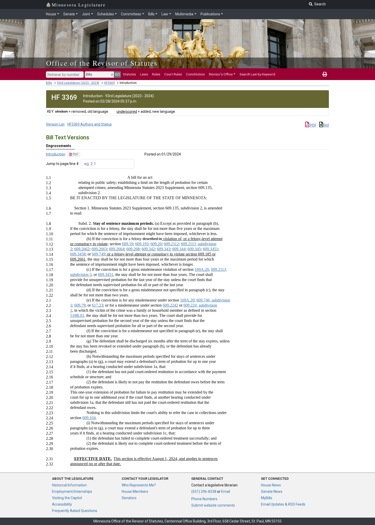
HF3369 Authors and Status (89, 124)
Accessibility (62, 504)
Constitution (195, 74)
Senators (129, 498)
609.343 (163, 249)
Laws (144, 74)
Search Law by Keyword (257, 74)
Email (225, 491)
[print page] (324, 74)
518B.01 (77, 315)
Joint (86, 14)
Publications (210, 14)
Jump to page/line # (62, 164)
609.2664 (116, 249)
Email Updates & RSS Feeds (283, 504)
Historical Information (69, 485)
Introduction (55, 154)
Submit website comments (213, 505)
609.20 (156, 244)
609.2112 (171, 244)
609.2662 (82, 249)
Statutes (129, 74)
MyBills (266, 498)
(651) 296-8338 (203, 491)
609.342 (148, 249)
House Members (135, 491)
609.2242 (170, 305)
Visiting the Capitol (67, 498)
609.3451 (210, 249)
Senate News (271, 491)
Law (164, 14)
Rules (156, 74)
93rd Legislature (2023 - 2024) (78, 83)
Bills (151, 14)
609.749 (98, 254)
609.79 (79, 305)
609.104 (89, 418)
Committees (131, 14)
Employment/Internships (72, 491)
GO (117, 74)
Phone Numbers (204, 499)
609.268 (133, 249)
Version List (55, 124)
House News (271, 485)
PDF (312, 125)
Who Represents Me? (139, 485)
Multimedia (184, 14)
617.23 (97, 305)
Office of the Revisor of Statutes (102, 63)
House (51, 14)
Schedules (105, 14)
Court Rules (173, 74)
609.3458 (77, 254)
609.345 (194, 249)
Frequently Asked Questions (74, 511)
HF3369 (109, 83)
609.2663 (99, 249)
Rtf (326, 125)
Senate (69, 14)
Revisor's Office (221, 74)
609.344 (178, 249)
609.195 (141, 244)
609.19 (127, 244)
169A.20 (202, 269)
